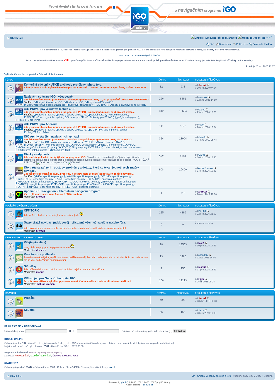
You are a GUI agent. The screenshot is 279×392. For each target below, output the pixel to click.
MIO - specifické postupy (49, 176)
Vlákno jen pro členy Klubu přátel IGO (49, 278)
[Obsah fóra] (7, 5)
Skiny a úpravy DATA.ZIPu (72, 114)
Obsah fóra (16, 38)
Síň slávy (30, 266)
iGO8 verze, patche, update (32, 150)
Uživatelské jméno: (14, 331)
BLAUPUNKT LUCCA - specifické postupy (77, 181)
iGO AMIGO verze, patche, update (86, 144)
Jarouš (202, 85)
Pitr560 (202, 211)
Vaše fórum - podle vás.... (41, 254)
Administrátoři (22, 355)
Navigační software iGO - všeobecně (48, 96)
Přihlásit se (242, 44)
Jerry (201, 310)
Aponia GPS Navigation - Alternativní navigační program (62, 191)
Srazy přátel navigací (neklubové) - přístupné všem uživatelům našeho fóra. (75, 222)
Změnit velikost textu (269, 37)
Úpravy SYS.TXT (45, 114)
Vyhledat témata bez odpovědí (20, 74)
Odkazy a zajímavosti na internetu (128, 104)
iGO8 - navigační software (32, 147)
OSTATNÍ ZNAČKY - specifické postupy (39, 187)
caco (201, 124)
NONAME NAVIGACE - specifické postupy (112, 184)
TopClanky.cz (229, 37)
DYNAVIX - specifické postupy (34, 184)
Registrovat (225, 44)
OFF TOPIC (31, 210)
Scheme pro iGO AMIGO (122, 144)
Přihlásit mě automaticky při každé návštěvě (145, 331)
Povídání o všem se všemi (21, 206)
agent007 (203, 255)
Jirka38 (202, 137)
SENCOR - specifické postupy (70, 184)
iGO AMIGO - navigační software (53, 142)
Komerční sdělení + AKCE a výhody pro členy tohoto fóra (62, 84)
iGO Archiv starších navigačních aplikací (51, 136)
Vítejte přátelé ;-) (35, 242)
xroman (40, 196)
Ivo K (201, 243)
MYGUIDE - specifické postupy (34, 181)
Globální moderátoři (41, 355)
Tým (192, 376)
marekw (202, 97)
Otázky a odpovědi (36, 154)
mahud (40, 272)
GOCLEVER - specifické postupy (35, 179)
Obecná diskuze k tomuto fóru (24, 237)
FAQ (212, 44)
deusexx (41, 250)
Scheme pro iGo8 (60, 150)
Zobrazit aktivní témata (51, 74)
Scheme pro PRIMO (77, 117)
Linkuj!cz (211, 37)
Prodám (29, 297)
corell (112, 367)
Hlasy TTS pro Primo (29, 120)
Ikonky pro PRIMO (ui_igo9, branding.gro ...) (115, 117)
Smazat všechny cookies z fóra (214, 376)
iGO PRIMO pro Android (40, 124)
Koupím (29, 309)
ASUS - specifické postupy (71, 179)
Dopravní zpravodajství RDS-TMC (87, 104)
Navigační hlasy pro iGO (49, 102)
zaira (201, 279)
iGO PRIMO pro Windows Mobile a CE (49, 109)
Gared (201, 109)
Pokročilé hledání (262, 44)
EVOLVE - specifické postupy (115, 176)
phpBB (124, 382)
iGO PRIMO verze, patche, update (45, 117)
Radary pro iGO (74, 102)
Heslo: (72, 331)
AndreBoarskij (205, 168)
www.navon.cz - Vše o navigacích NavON (139, 55)
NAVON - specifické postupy (81, 176)
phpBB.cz (148, 384)
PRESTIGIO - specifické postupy (81, 187)
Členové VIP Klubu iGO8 (65, 355)
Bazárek (10, 293)
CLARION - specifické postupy (105, 179)
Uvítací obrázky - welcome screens (109, 114)
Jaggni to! (259, 37)
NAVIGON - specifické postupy (119, 181)
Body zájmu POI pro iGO (100, 102)
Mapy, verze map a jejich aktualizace (46, 104)
